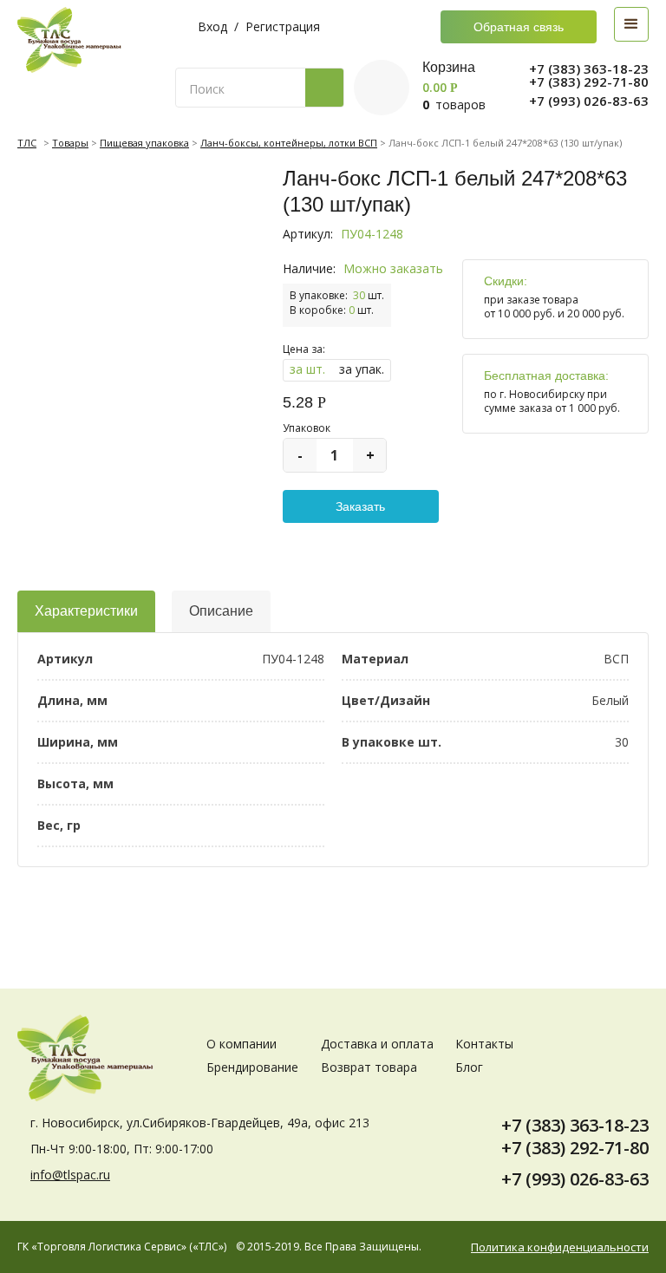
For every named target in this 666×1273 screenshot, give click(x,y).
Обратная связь (518, 27)
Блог (469, 1067)
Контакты (484, 1043)
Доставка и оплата (377, 1043)
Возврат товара (369, 1067)
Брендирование (252, 1067)
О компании (241, 1043)
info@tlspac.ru (70, 1174)
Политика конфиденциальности (560, 1247)
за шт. (307, 369)
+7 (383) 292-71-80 (589, 81)
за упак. (361, 369)
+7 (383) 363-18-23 (589, 68)
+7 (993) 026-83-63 (589, 101)
